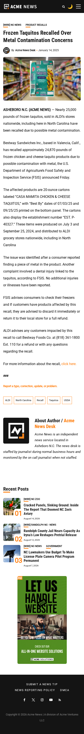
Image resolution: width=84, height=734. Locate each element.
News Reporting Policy (35, 690)
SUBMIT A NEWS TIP (42, 684)
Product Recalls (36, 25)
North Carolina (23, 400)
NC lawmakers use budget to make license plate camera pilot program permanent (49, 556)
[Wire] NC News (12, 25)
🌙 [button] (70, 6)
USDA (67, 400)
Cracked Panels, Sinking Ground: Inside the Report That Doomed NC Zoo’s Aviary (51, 509)
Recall (40, 400)
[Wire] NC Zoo (32, 499)
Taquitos (53, 400)
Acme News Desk (25, 50)
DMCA (64, 690)
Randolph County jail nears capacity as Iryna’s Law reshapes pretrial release (52, 533)
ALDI (7, 400)
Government (54, 546)
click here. (68, 364)
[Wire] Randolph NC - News (40, 525)
